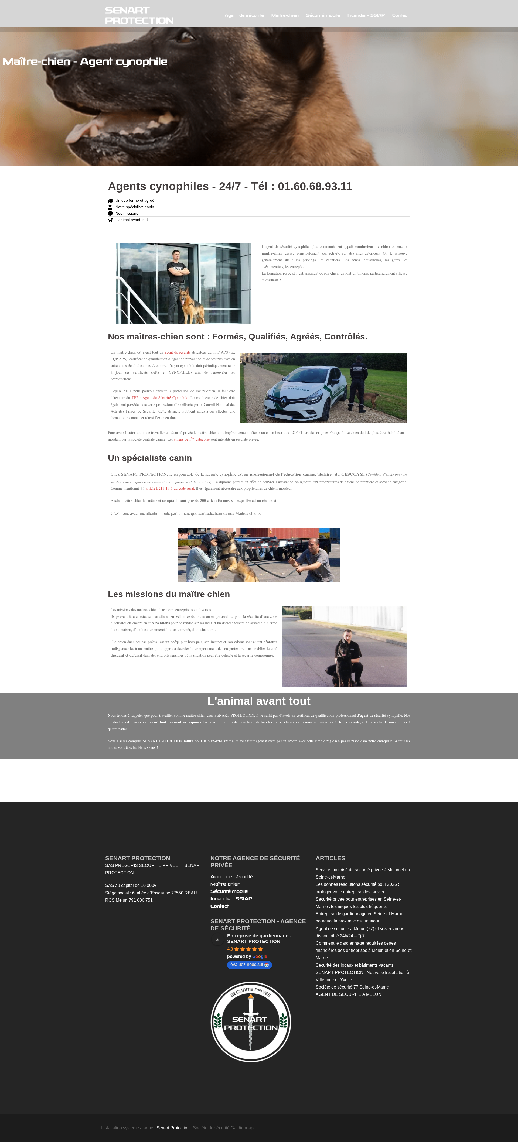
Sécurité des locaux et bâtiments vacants (355, 965)
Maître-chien (285, 15)
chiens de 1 (182, 439)
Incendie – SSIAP (366, 15)
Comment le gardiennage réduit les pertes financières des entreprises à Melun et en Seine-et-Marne (364, 950)
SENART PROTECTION (139, 15)
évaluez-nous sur (246, 964)
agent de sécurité (178, 352)
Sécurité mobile (323, 15)
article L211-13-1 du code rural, (170, 488)
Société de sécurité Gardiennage (224, 1128)
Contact (400, 15)
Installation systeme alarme (127, 1128)
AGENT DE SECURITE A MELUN (348, 994)
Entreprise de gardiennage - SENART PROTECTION (259, 938)
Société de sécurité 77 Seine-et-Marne (352, 987)
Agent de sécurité (244, 15)
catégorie (202, 439)
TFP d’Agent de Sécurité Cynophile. (160, 397)
